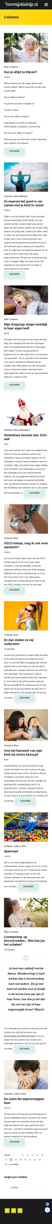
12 (28, 1155)
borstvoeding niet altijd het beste (19, 1036)
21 (30, 1160)
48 (6, 1164)
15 (42, 1155)
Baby (6, 932)
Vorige (7, 1155)
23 (40, 1160)
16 (6, 1160)
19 (20, 1160)
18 (16, 1160)
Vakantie (23, 196)
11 (23, 1155)
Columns (13, 67)
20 (25, 1160)
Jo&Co (17, 846)
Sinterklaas (24, 430)
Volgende (14, 1164)
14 (37, 1155)
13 (32, 1155)
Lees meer (14, 151)
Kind (6, 67)
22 (35, 1160)
